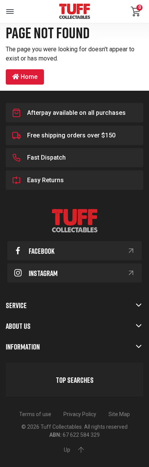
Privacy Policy (79, 414)
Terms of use (35, 414)
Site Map (119, 414)
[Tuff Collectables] (74, 11)
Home (28, 76)
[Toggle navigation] (10, 11)
